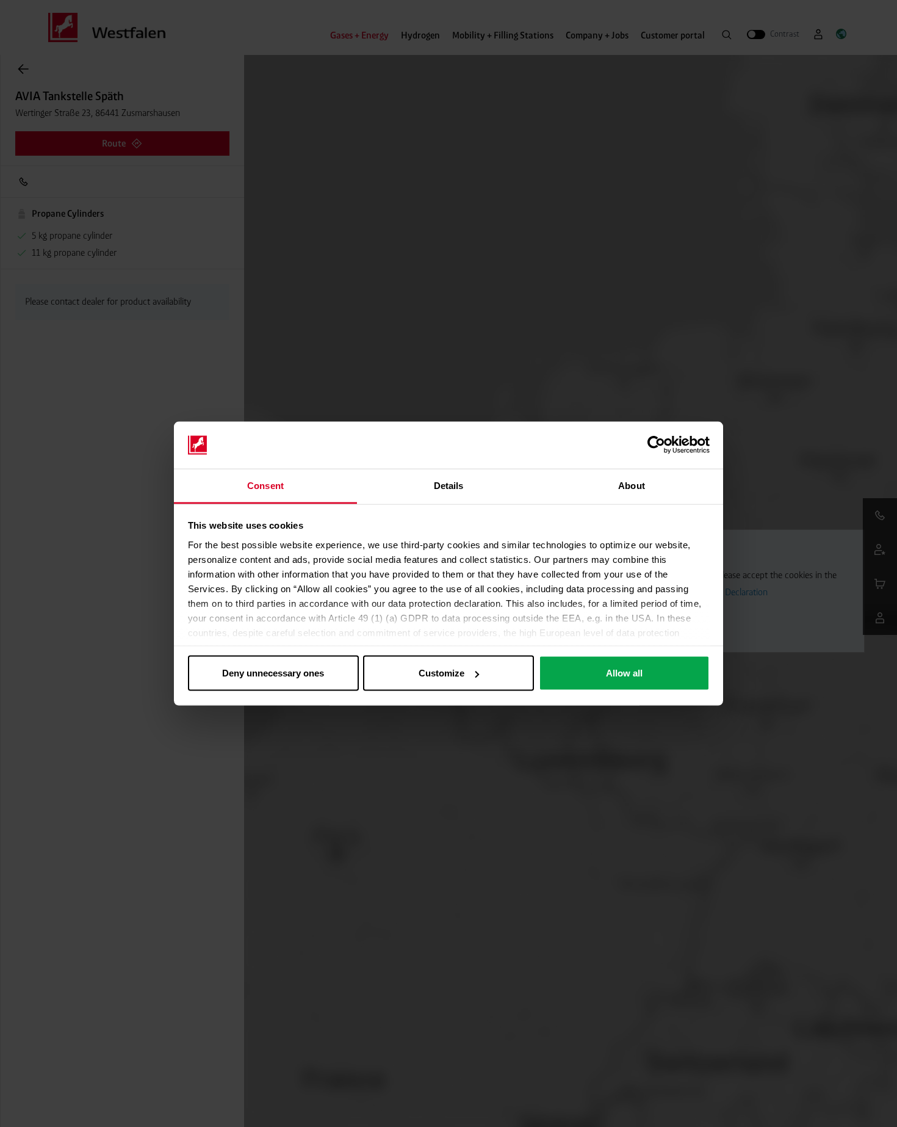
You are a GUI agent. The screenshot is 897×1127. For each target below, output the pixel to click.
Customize (441, 673)
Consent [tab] (265, 485)
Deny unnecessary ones (273, 673)
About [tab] (631, 485)
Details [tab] (449, 485)
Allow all (624, 673)
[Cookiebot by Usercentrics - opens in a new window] (656, 445)
